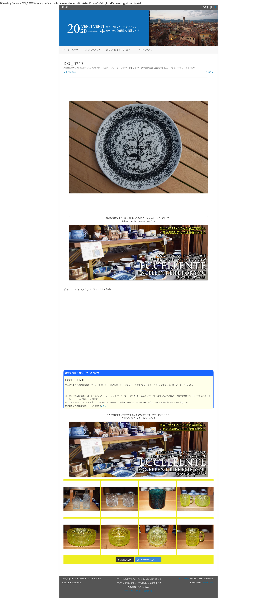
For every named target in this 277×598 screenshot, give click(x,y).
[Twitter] (204, 7)
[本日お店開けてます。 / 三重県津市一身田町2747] (81, 499)
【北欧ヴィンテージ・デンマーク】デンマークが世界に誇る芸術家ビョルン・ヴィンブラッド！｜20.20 (147, 68)
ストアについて (91, 50)
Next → (210, 72)
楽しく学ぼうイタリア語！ (118, 50)
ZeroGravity (183, 578)
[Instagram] (210, 7)
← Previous (69, 72)
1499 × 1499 (92, 68)
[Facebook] (207, 7)
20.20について (145, 50)
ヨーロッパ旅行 (68, 50)
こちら (103, 406)
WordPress (207, 583)
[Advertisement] (138, 332)
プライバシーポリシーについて (138, 591)
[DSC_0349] (138, 147)
